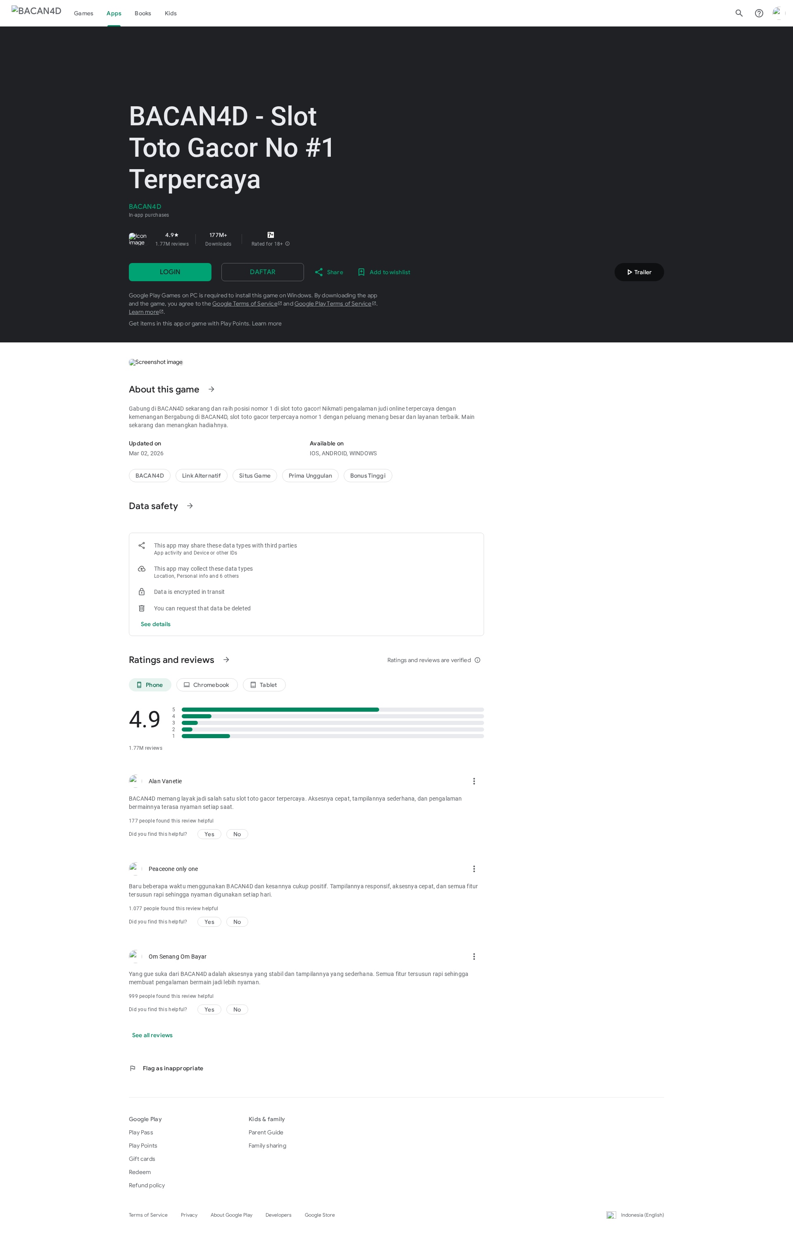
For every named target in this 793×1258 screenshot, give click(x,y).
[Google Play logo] (37, 13)
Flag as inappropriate (166, 1068)
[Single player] (368, 475)
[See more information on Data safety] (190, 506)
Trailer (638, 272)
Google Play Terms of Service (333, 303)
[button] (287, 244)
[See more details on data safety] (156, 624)
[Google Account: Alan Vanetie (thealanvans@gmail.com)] (779, 13)
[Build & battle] (255, 475)
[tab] (83, 13)
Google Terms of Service (245, 303)
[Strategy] (202, 475)
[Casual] (310, 475)
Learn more (144, 312)
